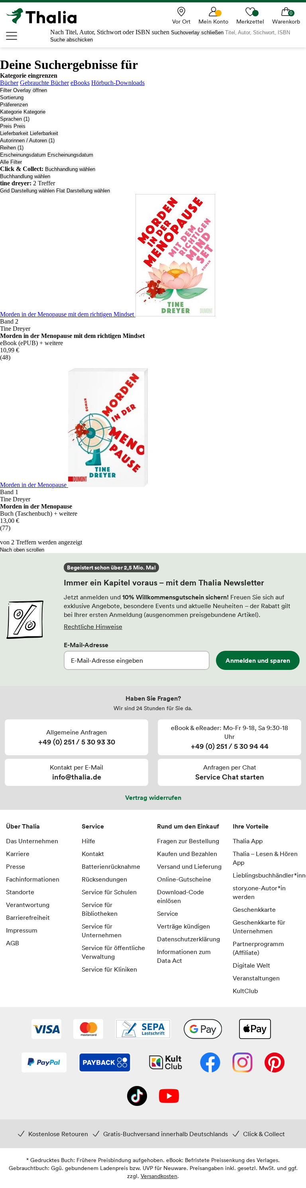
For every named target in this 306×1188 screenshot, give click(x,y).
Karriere (17, 854)
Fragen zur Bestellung (188, 841)
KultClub (245, 991)
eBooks (80, 82)
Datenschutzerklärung (188, 939)
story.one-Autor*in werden (259, 892)
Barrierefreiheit (28, 917)
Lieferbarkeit (14, 133)
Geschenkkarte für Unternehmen (259, 926)
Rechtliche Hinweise (93, 626)
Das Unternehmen (32, 841)
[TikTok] (137, 1096)
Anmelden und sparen (258, 660)
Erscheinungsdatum (23, 155)
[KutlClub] (165, 1063)
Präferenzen (14, 105)
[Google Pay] (203, 1030)
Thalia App (248, 841)
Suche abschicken (71, 40)
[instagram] (242, 1063)
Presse (15, 866)
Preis (6, 126)
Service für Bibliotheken (100, 909)
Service (93, 826)
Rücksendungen (104, 879)
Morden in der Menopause (34, 484)
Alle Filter (11, 162)
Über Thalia (23, 826)
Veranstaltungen (256, 978)
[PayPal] (44, 1063)
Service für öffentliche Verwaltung (113, 952)
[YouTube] (169, 1096)
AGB (12, 943)
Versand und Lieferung (189, 866)
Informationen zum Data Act (184, 956)
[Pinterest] (274, 1063)
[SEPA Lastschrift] (143, 1030)
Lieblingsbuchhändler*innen (266, 875)
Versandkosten (159, 1176)
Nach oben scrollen (22, 550)
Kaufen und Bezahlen (187, 854)
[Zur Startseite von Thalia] (46, 16)
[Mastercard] (88, 1030)
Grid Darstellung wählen (27, 191)
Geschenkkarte (254, 909)
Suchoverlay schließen (197, 32)
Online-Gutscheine (184, 879)
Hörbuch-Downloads (118, 82)
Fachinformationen (32, 879)
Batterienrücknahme (111, 866)
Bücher (9, 82)
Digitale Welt (251, 965)
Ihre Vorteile (251, 826)
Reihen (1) (12, 148)
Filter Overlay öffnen (23, 90)
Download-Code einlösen (180, 896)
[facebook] (210, 1063)
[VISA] (46, 1030)
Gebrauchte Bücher (44, 82)
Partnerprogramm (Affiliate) (258, 948)
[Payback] (104, 1063)
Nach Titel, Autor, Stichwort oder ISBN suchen (109, 32)
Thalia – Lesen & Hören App (265, 858)
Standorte (20, 892)
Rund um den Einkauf (188, 826)
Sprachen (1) (14, 119)
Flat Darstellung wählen (83, 191)
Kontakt (93, 854)
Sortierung (12, 97)
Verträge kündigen (183, 926)
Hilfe (88, 841)
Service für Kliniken (109, 969)
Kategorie (11, 112)
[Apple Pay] (255, 1030)
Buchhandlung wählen (70, 169)
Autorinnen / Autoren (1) (27, 140)
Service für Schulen (109, 892)
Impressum (21, 930)
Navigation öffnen (12, 36)
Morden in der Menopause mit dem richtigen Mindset (67, 314)
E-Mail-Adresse (86, 644)
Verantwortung (27, 905)
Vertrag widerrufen (153, 797)
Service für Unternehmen (102, 930)
